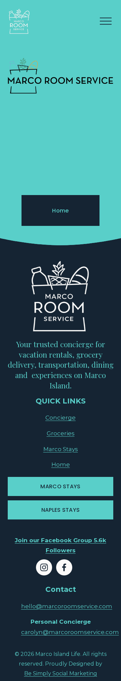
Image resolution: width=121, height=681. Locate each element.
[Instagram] (44, 567)
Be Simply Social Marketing (60, 673)
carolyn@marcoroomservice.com (70, 631)
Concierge (60, 417)
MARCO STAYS (60, 486)
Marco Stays (60, 448)
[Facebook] (64, 567)
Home (60, 210)
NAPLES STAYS (60, 510)
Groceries (61, 433)
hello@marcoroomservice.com (66, 606)
